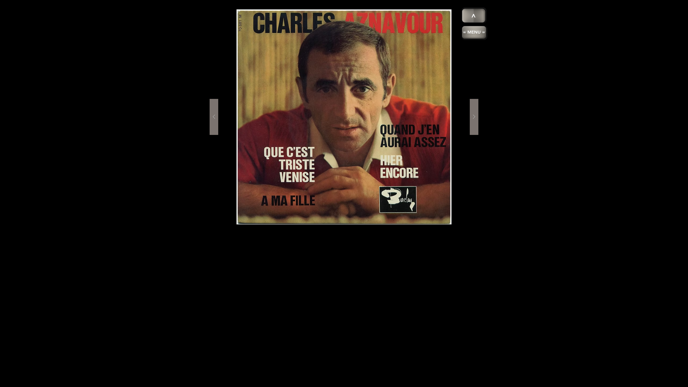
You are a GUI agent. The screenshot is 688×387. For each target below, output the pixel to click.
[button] (474, 32)
